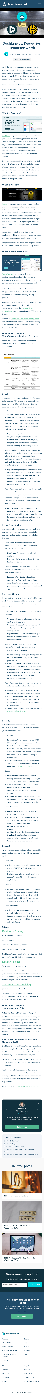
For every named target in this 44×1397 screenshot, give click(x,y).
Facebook (5, 1377)
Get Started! (22, 1316)
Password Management (22, 59)
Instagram (5, 1373)
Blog (25, 1343)
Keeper (5, 204)
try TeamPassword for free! (28, 1086)
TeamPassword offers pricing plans (25, 319)
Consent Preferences (31, 1381)
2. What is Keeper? (10, 1144)
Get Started (22, 1127)
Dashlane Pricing (12, 931)
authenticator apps (22, 766)
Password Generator (9, 1350)
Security (27, 1370)
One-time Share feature (16, 711)
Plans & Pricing (7, 1346)
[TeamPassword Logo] (14, 4)
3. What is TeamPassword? (13, 1147)
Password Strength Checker (9, 1355)
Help (25, 1354)
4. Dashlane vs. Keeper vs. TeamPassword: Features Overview (19, 1151)
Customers (6, 1360)
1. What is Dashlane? (11, 1141)
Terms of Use (28, 1373)
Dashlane (6, 136)
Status (26, 1346)
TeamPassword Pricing (16, 984)
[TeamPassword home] (22, 1333)
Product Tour (6, 1343)
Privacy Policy (29, 1377)
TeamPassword (8, 274)
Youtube (5, 1381)
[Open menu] (40, 4)
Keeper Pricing (11, 961)
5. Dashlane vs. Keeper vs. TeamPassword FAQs (21, 1155)
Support (27, 1350)
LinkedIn (5, 1370)
